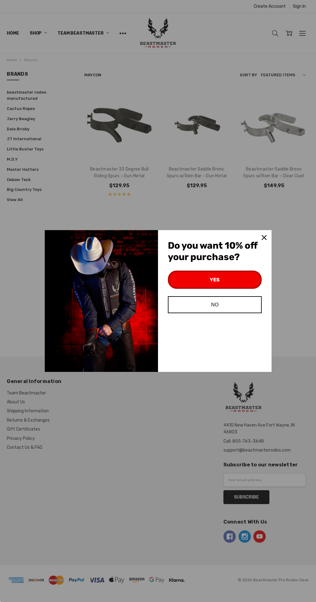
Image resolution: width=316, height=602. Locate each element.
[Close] (264, 237)
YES (215, 280)
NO (214, 304)
